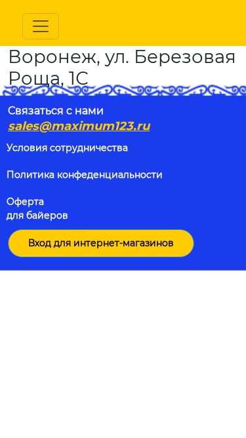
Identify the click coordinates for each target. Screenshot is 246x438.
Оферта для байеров (37, 208)
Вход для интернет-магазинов (101, 243)
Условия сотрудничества (67, 148)
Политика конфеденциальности (85, 175)
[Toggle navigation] (40, 26)
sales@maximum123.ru (79, 126)
